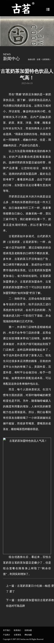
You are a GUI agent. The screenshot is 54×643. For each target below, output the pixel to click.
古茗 (38, 59)
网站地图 (28, 635)
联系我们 (17, 630)
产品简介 (6, 635)
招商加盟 (28, 630)
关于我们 (6, 630)
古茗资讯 (46, 59)
